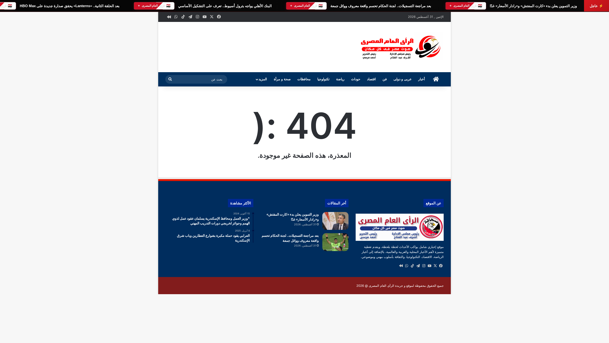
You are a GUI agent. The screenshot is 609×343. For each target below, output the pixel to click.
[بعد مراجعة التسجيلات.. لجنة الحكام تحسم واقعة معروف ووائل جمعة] (335, 242)
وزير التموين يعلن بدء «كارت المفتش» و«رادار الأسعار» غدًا (533, 6)
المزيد (263, 79)
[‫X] (435, 266)
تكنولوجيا (323, 79)
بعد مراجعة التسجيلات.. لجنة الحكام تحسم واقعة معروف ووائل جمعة (380, 6)
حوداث (355, 79)
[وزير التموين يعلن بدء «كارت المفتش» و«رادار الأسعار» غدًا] (335, 221)
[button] (345, 46)
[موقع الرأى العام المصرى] (400, 47)
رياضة (340, 79)
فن (385, 79)
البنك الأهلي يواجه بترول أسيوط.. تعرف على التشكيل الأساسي (225, 6)
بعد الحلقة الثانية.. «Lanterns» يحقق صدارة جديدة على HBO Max (69, 6)
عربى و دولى (402, 79)
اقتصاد (371, 79)
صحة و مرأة (282, 79)
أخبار (421, 79)
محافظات (304, 79)
